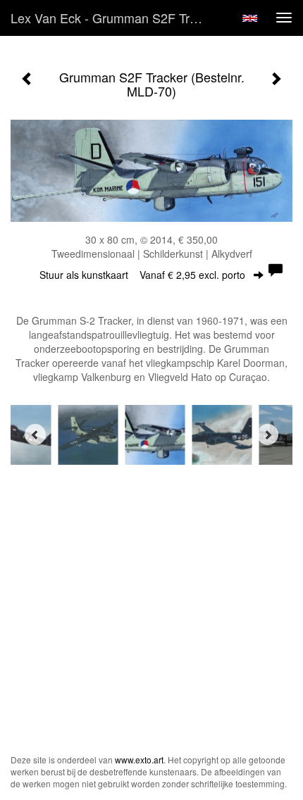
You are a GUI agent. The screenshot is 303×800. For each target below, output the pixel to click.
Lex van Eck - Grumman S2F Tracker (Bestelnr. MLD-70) (115, 17)
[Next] (267, 434)
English (250, 18)
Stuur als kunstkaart (142, 275)
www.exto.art (139, 759)
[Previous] (35, 434)
